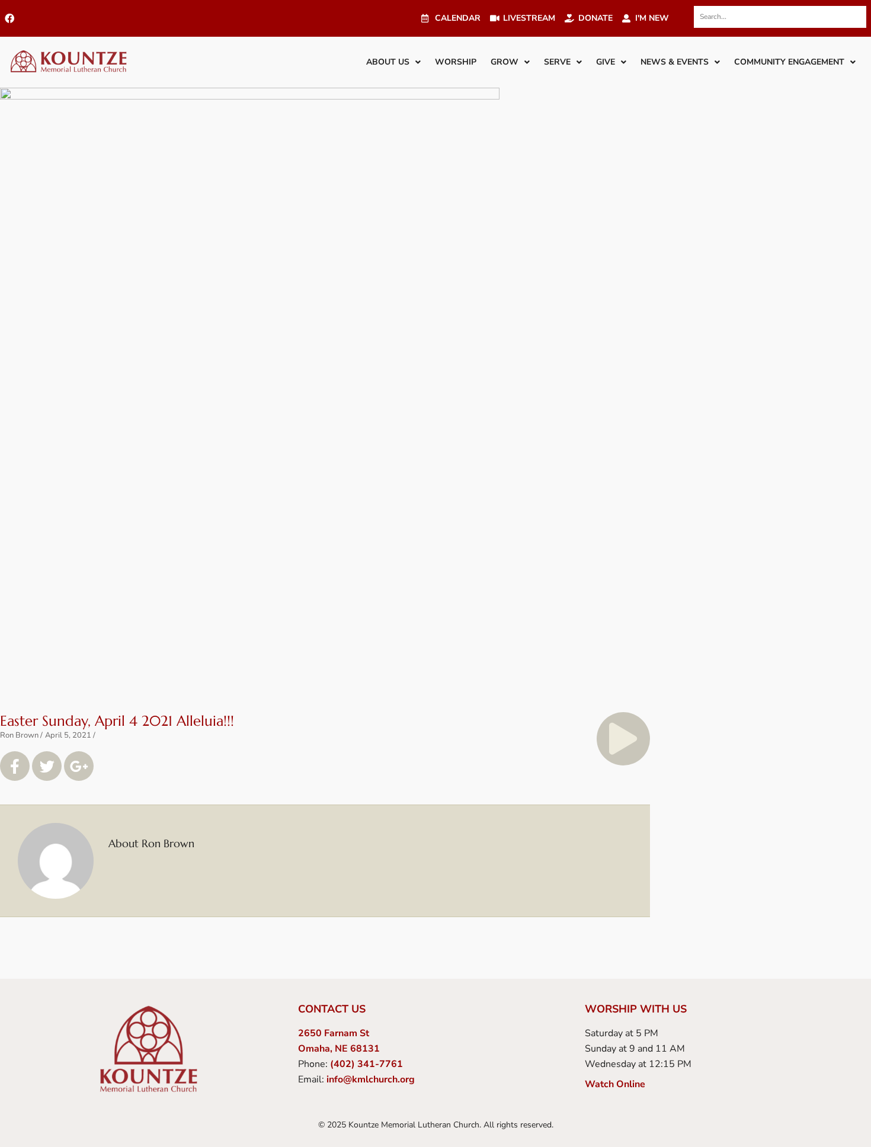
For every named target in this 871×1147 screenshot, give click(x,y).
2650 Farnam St (333, 1033)
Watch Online (615, 1084)
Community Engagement (789, 62)
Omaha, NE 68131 (339, 1048)
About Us (387, 62)
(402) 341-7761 (366, 1064)
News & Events (675, 62)
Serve (557, 62)
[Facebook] (9, 18)
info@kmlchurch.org (370, 1079)
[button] (393, 62)
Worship (455, 62)
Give (605, 62)
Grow (504, 62)
